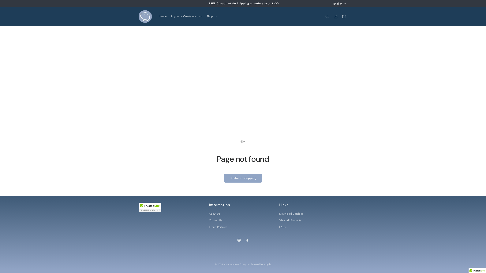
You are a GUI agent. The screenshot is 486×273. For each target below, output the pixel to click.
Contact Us (215, 220)
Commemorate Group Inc (237, 264)
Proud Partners (218, 227)
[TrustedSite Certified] (150, 207)
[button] (211, 16)
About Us (214, 214)
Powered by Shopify (261, 264)
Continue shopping (243, 178)
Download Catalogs (291, 214)
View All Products (290, 220)
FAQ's (282, 227)
